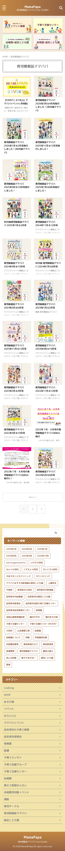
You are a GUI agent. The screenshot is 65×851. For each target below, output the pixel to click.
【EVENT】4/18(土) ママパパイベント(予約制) (16, 102)
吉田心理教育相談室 (15, 617)
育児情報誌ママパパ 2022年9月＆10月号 (14, 431)
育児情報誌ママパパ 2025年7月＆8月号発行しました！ (47, 187)
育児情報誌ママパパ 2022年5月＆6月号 (45, 473)
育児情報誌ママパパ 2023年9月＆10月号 (45, 347)
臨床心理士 (48, 651)
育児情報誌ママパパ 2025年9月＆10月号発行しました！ (16, 187)
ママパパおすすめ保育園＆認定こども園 (24, 583)
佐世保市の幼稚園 (14, 596)
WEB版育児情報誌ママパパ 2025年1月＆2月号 (16, 223)
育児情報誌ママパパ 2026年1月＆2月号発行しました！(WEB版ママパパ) (17, 147)
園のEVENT (35, 617)
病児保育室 (48, 644)
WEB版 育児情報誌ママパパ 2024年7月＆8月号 (48, 265)
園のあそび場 (51, 617)
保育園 (39, 610)
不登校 (9, 589)
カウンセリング (43, 576)
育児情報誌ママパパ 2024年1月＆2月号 (45, 306)
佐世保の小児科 (24, 589)
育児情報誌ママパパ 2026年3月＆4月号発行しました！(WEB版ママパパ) (48, 105)
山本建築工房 (23, 630)
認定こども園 (47, 657)
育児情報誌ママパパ (28, 651)
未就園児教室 (12, 644)
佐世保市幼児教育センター (18, 610)
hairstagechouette (15, 562)
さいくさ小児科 (50, 569)
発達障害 (10, 651)
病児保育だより (31, 644)
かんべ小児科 (12, 569)
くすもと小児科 (31, 569)
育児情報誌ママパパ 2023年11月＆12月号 (15, 347)
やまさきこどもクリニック (18, 576)
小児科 (9, 630)
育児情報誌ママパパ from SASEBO (32, 841)
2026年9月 (27, 555)
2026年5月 (11, 549)
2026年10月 (43, 555)
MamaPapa (32, 6)
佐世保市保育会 (13, 603)
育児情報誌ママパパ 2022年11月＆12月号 (46, 389)
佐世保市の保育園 (45, 589)
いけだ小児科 (36, 562)
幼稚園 (38, 630)
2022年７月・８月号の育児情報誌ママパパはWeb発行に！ (17, 475)
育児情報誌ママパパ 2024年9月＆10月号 (14, 265)
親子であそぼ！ (28, 657)
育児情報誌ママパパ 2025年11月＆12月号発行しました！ (47, 146)
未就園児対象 (41, 637)
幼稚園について (13, 637)
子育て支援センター (15, 623)
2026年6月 (27, 549)
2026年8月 (11, 555)
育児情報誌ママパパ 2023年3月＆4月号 (14, 389)
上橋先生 (52, 583)
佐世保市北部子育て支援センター (41, 603)
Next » (33, 497)
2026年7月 (42, 549)
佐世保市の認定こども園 (39, 596)
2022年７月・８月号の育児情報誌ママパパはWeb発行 (48, 433)
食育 (8, 664)
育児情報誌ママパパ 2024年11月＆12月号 (46, 223)
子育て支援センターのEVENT (43, 623)
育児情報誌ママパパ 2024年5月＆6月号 (14, 306)
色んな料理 (11, 657)
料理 (28, 637)
